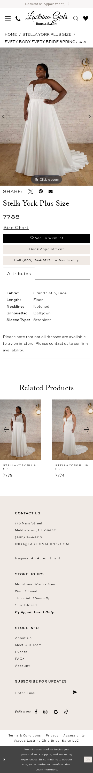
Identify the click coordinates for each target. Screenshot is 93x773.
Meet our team (28, 645)
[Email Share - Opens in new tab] (51, 191)
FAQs (20, 659)
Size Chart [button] (16, 227)
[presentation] (20, 429)
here (54, 769)
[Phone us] (18, 18)
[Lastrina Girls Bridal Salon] (46, 18)
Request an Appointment (37, 558)
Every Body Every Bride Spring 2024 (45, 41)
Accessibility (73, 735)
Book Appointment (46, 249)
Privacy (52, 735)
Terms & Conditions (25, 735)
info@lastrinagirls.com (42, 544)
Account (22, 665)
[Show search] (76, 18)
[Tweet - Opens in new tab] (30, 191)
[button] (8, 18)
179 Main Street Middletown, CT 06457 (35, 526)
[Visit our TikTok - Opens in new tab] (66, 712)
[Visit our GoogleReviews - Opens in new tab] (55, 712)
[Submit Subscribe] (75, 692)
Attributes (19, 273)
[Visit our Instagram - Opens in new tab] (45, 712)
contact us (58, 343)
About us (23, 638)
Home (11, 34)
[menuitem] (8, 18)
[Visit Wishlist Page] (85, 18)
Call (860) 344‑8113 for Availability (46, 260)
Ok (88, 759)
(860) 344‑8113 (28, 537)
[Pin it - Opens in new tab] (40, 191)
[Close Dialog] (4, 759)
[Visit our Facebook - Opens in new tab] (36, 712)
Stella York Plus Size (46, 34)
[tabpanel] (46, 117)
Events (21, 652)
